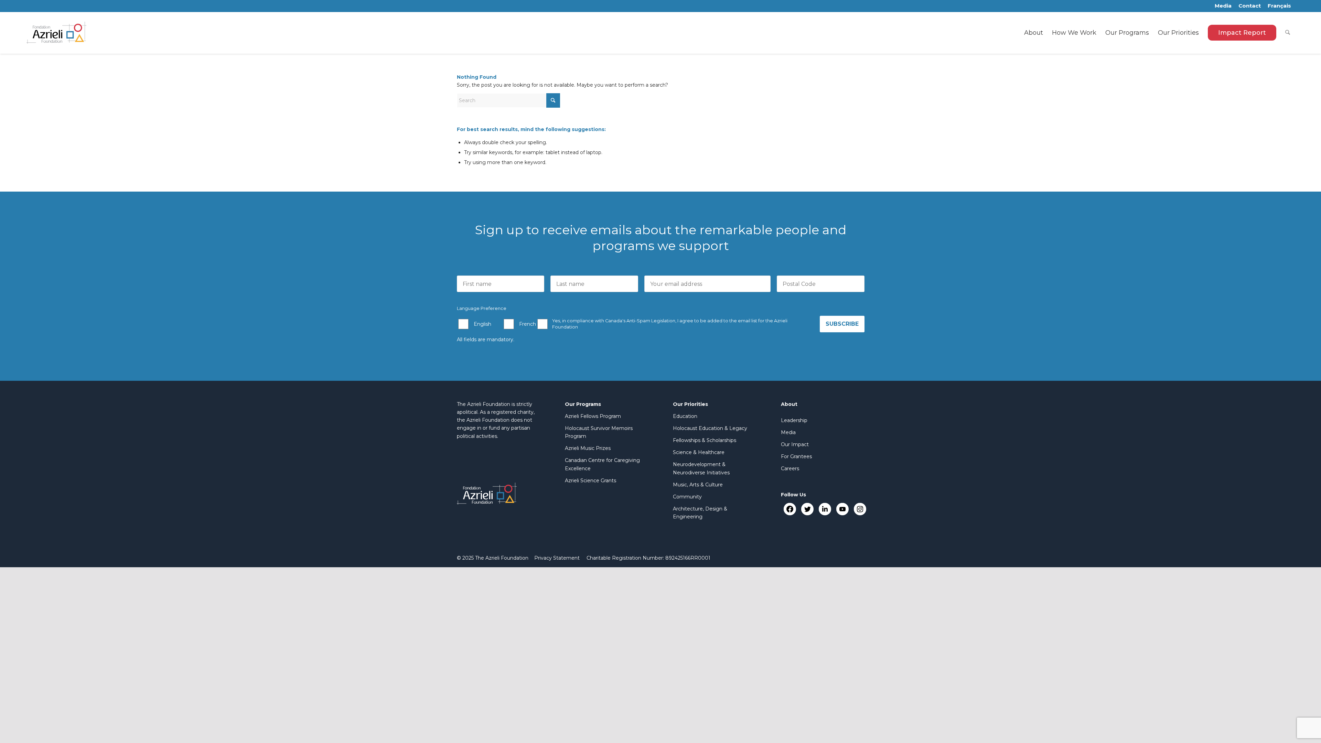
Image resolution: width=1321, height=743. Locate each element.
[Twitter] (807, 509)
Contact (1249, 5)
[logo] (56, 32)
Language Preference (481, 308)
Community (687, 497)
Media (1223, 5)
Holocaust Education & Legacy (710, 428)
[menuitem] (1034, 32)
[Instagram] (860, 509)
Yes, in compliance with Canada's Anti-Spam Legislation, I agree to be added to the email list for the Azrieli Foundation (669, 324)
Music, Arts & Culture (698, 485)
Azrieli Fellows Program (593, 416)
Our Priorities (690, 404)
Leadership (794, 420)
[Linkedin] (825, 509)
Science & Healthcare (698, 452)
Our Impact (795, 444)
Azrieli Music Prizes (588, 448)
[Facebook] (790, 509)
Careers (790, 468)
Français (1279, 5)
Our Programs (583, 404)
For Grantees (796, 456)
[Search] (1288, 32)
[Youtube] (842, 509)
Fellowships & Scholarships (704, 440)
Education (685, 416)
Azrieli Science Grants (590, 480)
